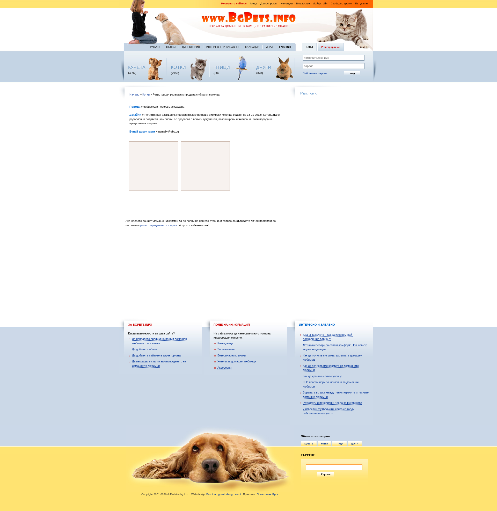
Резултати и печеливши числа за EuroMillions (332, 402)
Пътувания (361, 3)
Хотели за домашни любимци (236, 361)
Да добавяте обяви (144, 349)
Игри (269, 47)
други (354, 443)
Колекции (287, 3)
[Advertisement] (206, 273)
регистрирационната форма (158, 225)
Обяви (171, 47)
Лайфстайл (320, 3)
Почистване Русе (267, 494)
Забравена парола (315, 73)
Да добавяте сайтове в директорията (156, 355)
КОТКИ (178, 67)
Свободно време (341, 3)
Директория (191, 47)
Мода (253, 3)
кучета (308, 443)
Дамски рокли (268, 3)
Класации (252, 47)
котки (324, 443)
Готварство (303, 3)
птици (339, 443)
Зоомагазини (226, 349)
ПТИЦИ (222, 67)
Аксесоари (224, 367)
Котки (146, 94)
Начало (154, 47)
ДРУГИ (263, 67)
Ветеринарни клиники (231, 355)
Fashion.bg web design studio (224, 494)
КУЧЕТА (136, 67)
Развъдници (225, 343)
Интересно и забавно (222, 47)
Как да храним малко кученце (322, 376)
